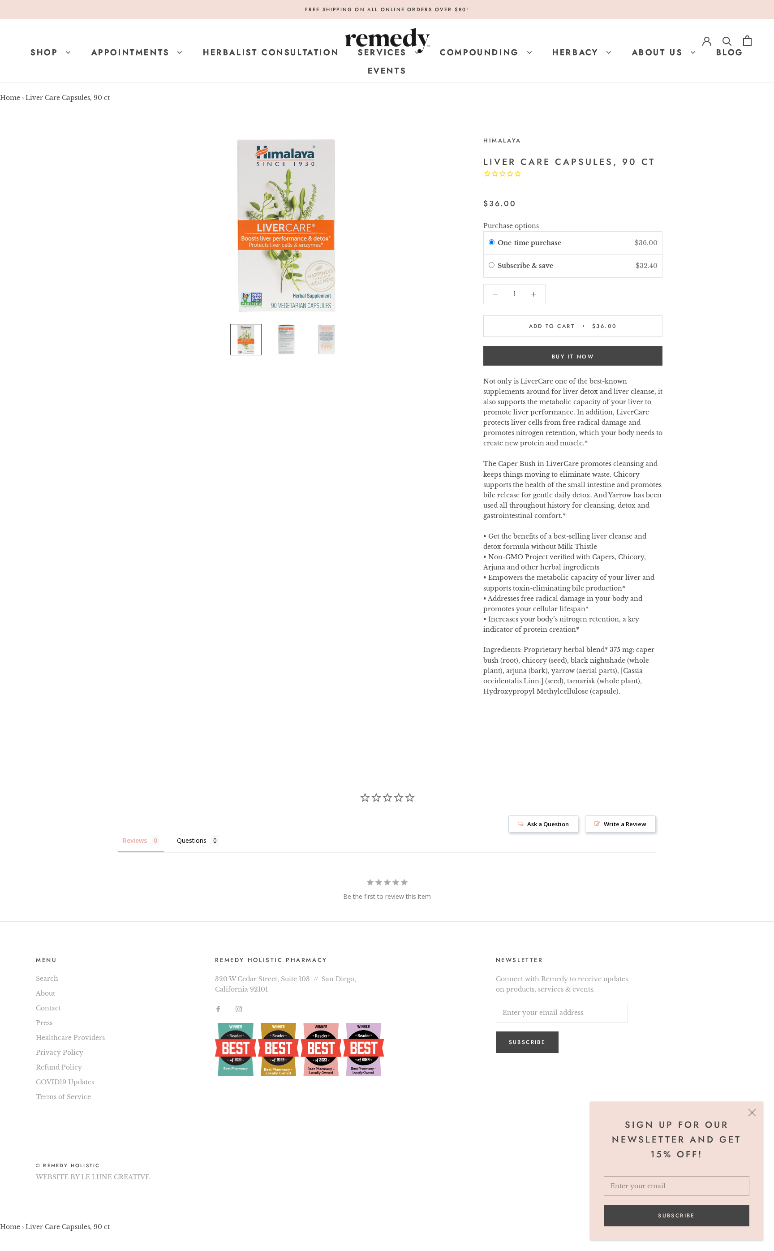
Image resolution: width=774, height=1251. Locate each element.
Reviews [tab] (135, 840)
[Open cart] (747, 40)
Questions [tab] (191, 840)
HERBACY (577, 52)
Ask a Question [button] (548, 824)
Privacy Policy (59, 1052)
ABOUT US (659, 52)
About (45, 993)
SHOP (46, 52)
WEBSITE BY (57, 1177)
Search (47, 979)
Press (44, 1023)
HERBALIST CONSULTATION (271, 52)
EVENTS (387, 71)
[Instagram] (239, 1009)
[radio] (491, 243)
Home (10, 98)
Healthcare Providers (70, 1038)
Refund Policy (59, 1067)
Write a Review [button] (625, 824)
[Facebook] (218, 1009)
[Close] (752, 1113)
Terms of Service (63, 1097)
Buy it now (573, 357)
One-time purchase (529, 243)
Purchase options (511, 226)
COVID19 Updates (65, 1082)
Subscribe (676, 1216)
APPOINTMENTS (132, 52)
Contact (48, 1008)
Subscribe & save (526, 266)
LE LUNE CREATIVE (115, 1177)
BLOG (730, 52)
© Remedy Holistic (68, 1165)
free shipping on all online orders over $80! (387, 9)
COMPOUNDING (481, 52)
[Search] (727, 40)
